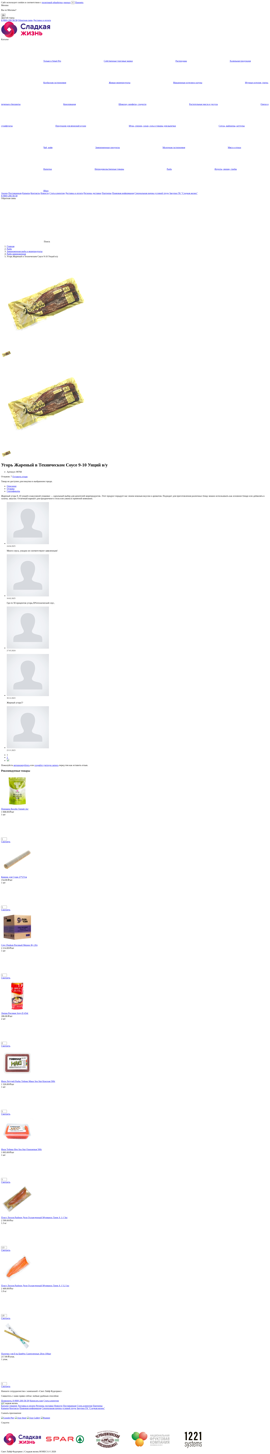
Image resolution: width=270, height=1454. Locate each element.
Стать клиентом (57, 193)
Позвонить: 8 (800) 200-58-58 (15, 1401)
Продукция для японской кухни (70, 126)
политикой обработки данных (56, 2)
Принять (79, 2)
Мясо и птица (234, 147)
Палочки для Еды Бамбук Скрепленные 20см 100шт (26, 1353)
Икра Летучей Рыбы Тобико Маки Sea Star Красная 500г (28, 1081)
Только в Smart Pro (52, 61)
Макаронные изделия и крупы (187, 82)
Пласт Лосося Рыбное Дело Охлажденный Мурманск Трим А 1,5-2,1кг (35, 1285)
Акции (4, 193)
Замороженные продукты (107, 147)
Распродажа (181, 61)
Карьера (26, 193)
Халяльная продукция (240, 61)
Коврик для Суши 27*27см (14, 877)
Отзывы (10, 488)
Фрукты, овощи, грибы (225, 169)
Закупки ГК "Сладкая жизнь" (183, 193)
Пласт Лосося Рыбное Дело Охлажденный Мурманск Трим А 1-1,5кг (34, 1217)
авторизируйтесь (22, 765)
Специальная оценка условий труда (151, 193)
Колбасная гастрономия (54, 82)
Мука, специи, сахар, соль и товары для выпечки (152, 126)
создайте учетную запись (46, 765)
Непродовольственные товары (109, 169)
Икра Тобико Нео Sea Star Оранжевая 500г (21, 1149)
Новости (44, 193)
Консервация (69, 104)
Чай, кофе (48, 147)
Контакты (35, 193)
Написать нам (36, 1401)
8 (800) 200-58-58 (9, 20)
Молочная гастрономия (174, 147)
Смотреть (5, 841)
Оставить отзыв (20, 476)
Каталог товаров (9, 1406)
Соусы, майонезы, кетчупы (232, 126)
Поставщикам (15, 193)
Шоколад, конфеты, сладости (132, 104)
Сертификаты (13, 491)
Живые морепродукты (119, 82)
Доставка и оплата (42, 20)
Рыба (169, 169)
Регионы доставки (92, 193)
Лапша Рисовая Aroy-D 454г (14, 1013)
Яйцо (46, 191)
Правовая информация (123, 193)
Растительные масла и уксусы (203, 104)
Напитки (47, 169)
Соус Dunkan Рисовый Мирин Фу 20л (19, 945)
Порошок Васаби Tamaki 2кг (15, 809)
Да (3, 15)
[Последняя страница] (8, 760)
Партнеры (107, 193)
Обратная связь (25, 20)
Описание (11, 486)
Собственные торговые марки (118, 61)
